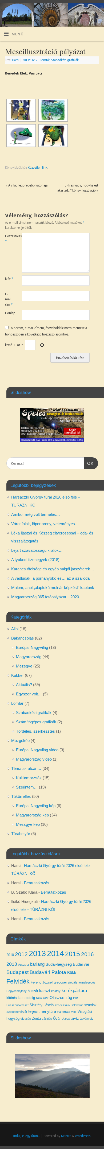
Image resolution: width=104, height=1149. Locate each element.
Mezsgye (24, 666)
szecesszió (62, 1005)
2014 (55, 953)
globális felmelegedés (81, 982)
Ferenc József (42, 982)
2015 (72, 953)
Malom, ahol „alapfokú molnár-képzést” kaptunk (52, 587)
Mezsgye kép (28, 824)
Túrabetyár (20, 833)
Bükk (71, 972)
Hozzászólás (9, 238)
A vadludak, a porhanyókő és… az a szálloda (50, 578)
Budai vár (81, 964)
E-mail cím (9, 299)
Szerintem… (27, 787)
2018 (11, 964)
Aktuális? (24, 684)
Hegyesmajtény (16, 991)
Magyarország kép (32, 815)
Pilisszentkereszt (17, 1005)
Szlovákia (77, 1005)
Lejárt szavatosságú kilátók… (37, 550)
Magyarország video (34, 759)
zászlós (47, 1018)
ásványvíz (87, 1018)
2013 (37, 953)
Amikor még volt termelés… (35, 514)
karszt (44, 991)
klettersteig (26, 998)
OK (89, 463)
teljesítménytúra (42, 1011)
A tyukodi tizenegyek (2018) (35, 559)
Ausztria (23, 964)
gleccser (60, 982)
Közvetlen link (37, 167)
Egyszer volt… (29, 694)
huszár (33, 991)
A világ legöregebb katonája (26, 185)
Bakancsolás (22, 638)
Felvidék (18, 981)
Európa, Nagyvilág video (37, 750)
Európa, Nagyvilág (32, 647)
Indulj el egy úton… (26, 1136)
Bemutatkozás (36, 883)
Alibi (14, 629)
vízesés (26, 1018)
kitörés (11, 998)
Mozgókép (20, 740)
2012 (21, 954)
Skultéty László (42, 1005)
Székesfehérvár (16, 1011)
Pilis (75, 997)
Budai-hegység (59, 964)
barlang (37, 964)
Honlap (9, 313)
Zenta (36, 1019)
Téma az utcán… (26, 768)
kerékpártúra (74, 990)
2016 (87, 954)
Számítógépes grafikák (36, 722)
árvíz (75, 1019)
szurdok (90, 1005)
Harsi (15, 60)
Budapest (17, 972)
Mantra (66, 1136)
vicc (74, 1011)
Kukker (17, 675)
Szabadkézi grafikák (65, 60)
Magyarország (28, 656)
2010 (10, 955)
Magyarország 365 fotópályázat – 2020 (45, 597)
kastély (56, 991)
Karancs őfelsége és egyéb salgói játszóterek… (52, 569)
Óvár (57, 1019)
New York (42, 997)
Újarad (66, 1018)
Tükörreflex (21, 796)
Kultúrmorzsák (29, 777)
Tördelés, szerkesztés (35, 731)
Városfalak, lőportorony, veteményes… (45, 523)
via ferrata (63, 1011)
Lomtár (45, 60)
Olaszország (61, 997)
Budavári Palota (48, 972)
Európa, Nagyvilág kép (35, 805)
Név (9, 279)
